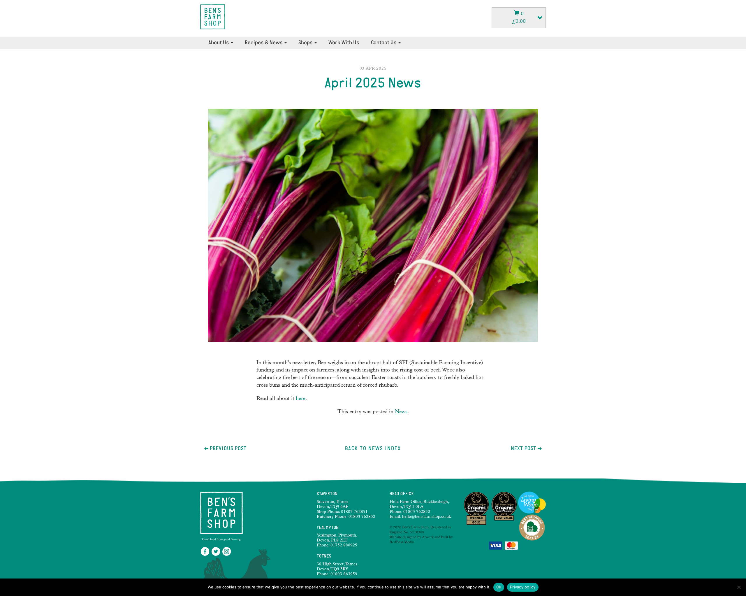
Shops (306, 42)
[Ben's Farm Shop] (212, 16)
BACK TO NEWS (373, 448)
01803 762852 (362, 517)
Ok (499, 587)
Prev (227, 448)
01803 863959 (343, 574)
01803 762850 (416, 512)
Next (523, 448)
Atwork (428, 537)
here (300, 399)
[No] (739, 587)
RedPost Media (402, 542)
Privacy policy (523, 587)
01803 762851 (354, 512)
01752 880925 (343, 546)
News (401, 412)
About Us (219, 42)
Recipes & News (264, 42)
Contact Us (384, 42)
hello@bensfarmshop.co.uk (426, 517)
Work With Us (343, 42)
